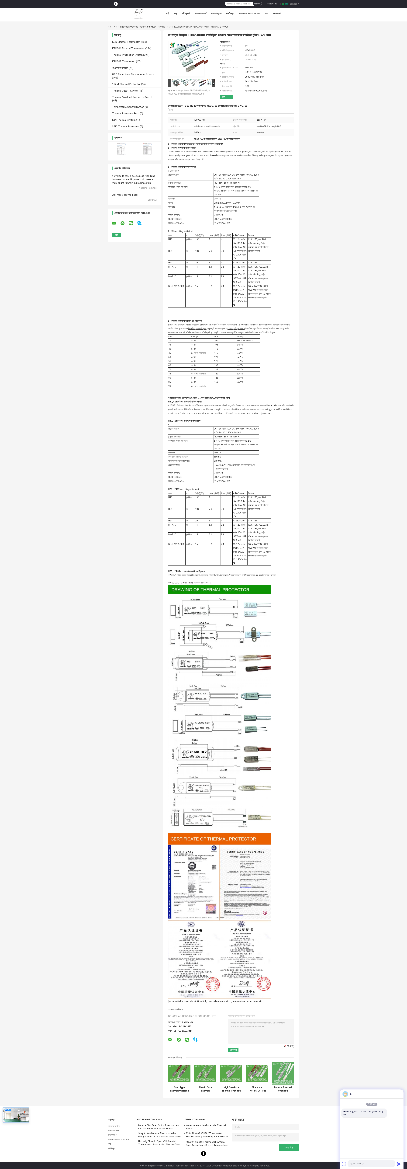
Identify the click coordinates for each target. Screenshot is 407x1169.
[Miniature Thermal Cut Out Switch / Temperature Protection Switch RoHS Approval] (257, 1073)
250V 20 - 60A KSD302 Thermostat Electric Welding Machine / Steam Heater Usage (207, 1135)
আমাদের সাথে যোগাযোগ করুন (249, 13)
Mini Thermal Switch (123, 120)
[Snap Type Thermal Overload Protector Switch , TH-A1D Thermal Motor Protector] (179, 1073)
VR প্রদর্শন (186, 13)
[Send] (399, 1163)
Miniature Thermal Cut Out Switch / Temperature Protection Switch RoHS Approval (257, 1089)
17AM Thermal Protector (126, 84)
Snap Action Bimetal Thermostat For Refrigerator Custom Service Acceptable (159, 1135)
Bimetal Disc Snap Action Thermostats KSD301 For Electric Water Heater (158, 1127)
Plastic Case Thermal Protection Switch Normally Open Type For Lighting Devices (205, 1089)
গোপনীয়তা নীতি (145, 1165)
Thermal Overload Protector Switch (138, 26)
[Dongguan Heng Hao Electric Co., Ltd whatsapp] (124, 223)
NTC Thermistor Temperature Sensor (133, 74)
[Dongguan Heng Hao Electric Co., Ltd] (138, 14)
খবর (266, 13)
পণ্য (175, 13)
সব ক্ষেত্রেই (277, 13)
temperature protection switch (248, 1001)
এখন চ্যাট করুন (272, 3)
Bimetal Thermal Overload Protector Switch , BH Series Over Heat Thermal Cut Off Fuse (283, 1089)
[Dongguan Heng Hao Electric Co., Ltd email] (116, 223)
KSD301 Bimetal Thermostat (128, 48)
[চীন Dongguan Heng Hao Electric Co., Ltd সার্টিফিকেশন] (121, 149)
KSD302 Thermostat (123, 61)
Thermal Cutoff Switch (125, 90)
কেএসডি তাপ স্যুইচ (120, 68)
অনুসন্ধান (257, 4)
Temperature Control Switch (128, 106)
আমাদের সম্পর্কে (200, 13)
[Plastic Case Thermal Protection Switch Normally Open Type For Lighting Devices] (205, 1073)
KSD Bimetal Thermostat (126, 41)
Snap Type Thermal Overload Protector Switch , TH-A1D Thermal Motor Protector (179, 1089)
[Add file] (344, 1163)
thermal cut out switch (219, 1001)
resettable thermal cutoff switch (189, 1001)
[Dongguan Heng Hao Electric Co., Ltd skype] (141, 223)
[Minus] (399, 1094)
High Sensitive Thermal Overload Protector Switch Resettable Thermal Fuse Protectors (231, 1089)
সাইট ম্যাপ (112, 1148)
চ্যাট (223, 97)
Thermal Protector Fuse (125, 113)
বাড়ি (167, 13)
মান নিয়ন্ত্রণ (230, 13)
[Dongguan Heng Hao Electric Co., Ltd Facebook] (116, 4)
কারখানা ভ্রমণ (216, 13)
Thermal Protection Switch (127, 54)
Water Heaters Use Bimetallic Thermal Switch (206, 1127)
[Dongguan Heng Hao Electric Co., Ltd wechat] (133, 223)
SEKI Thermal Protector (125, 126)
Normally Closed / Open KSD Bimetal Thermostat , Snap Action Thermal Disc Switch (159, 1143)
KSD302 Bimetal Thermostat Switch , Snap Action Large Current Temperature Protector (207, 1144)
